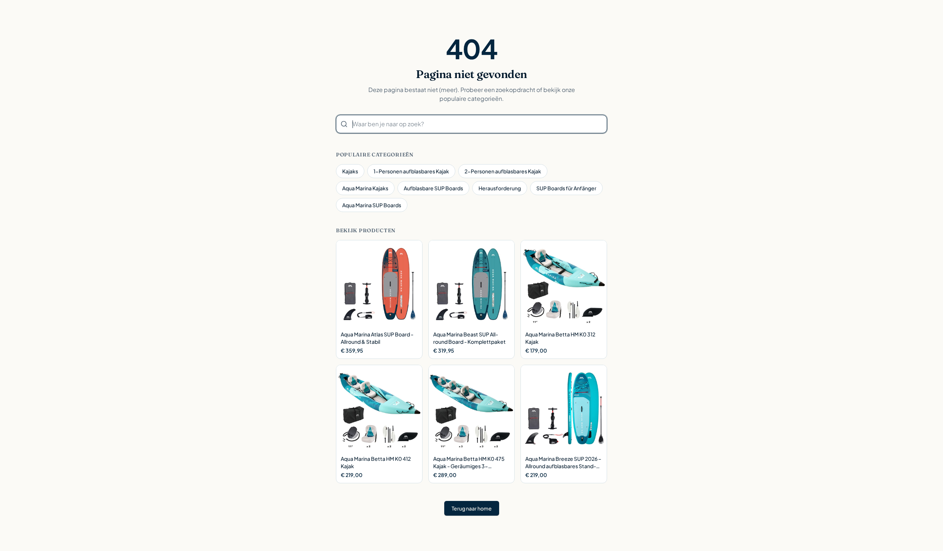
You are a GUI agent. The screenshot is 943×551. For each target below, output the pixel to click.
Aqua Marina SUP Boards (371, 205)
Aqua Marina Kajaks (365, 188)
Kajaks (350, 171)
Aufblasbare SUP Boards (433, 188)
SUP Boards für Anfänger (566, 188)
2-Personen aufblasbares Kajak (503, 171)
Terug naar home (472, 508)
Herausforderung (499, 188)
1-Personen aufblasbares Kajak (411, 171)
